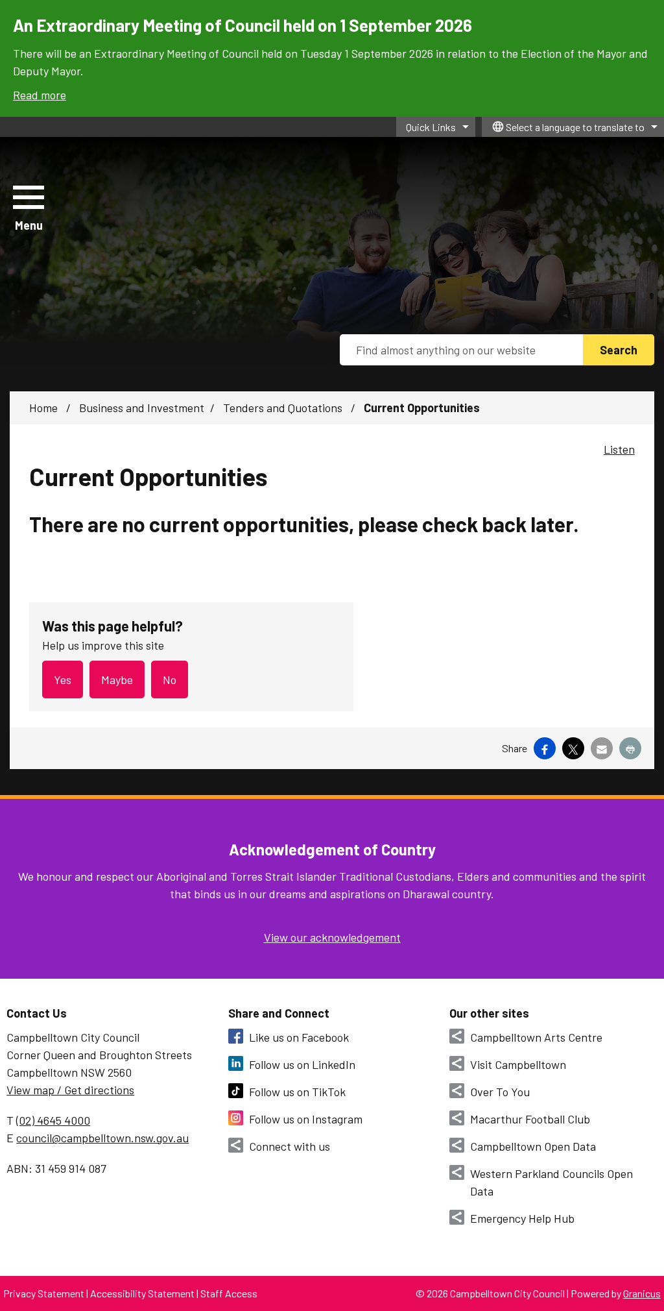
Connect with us (289, 1146)
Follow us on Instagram (305, 1119)
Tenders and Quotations (284, 407)
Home (43, 407)
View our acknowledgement (332, 937)
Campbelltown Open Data (533, 1146)
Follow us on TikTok (297, 1091)
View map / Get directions (70, 1090)
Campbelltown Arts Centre (536, 1037)
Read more (39, 95)
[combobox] (573, 127)
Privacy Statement (43, 1293)
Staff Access (228, 1293)
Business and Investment (141, 407)
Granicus (642, 1293)
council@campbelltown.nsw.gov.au (102, 1138)
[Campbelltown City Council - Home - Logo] (209, 209)
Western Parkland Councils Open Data (551, 1182)
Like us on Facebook (299, 1037)
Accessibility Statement (142, 1293)
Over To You (500, 1091)
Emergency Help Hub (522, 1218)
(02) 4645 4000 (53, 1120)
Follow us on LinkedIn (302, 1064)
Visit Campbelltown (518, 1064)
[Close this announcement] (649, 14)
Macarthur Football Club (530, 1119)
